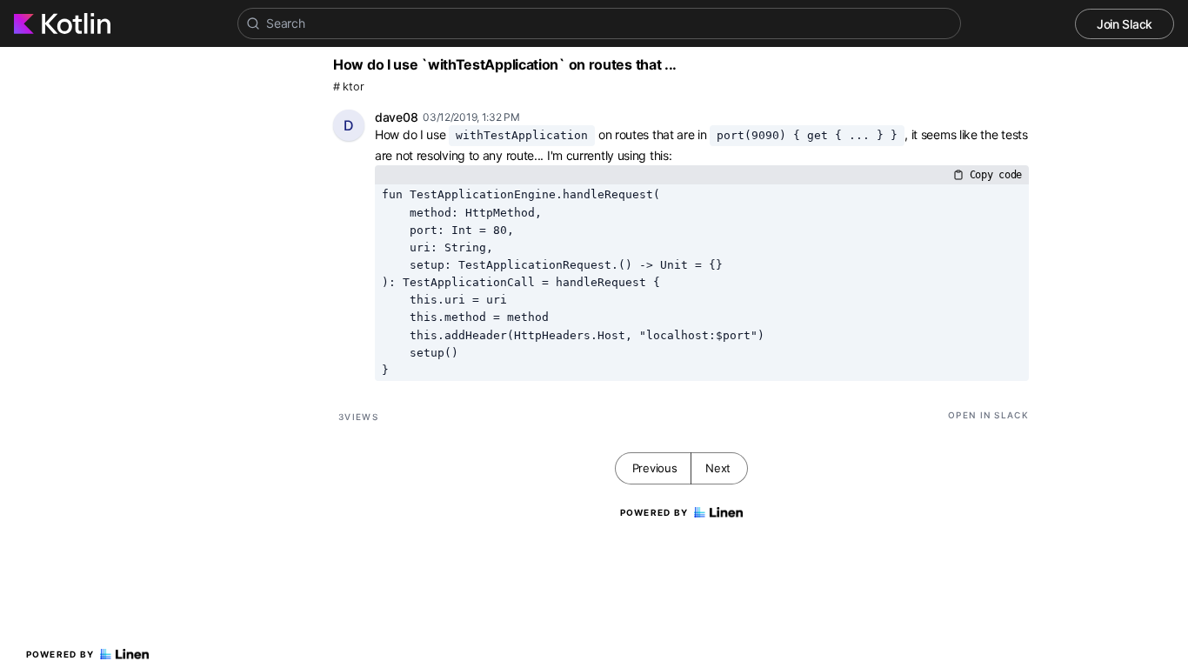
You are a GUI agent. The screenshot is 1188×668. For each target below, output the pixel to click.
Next (718, 468)
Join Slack (1124, 24)
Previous (654, 468)
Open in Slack (988, 415)
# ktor (348, 86)
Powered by (60, 654)
